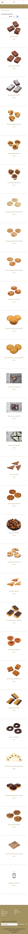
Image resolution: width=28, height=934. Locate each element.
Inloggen (16, 910)
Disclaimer (14, 932)
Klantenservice (17, 911)
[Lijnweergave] (14, 16)
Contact (3, 915)
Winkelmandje (4, 911)
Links (15, 913)
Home (2, 910)
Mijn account (4, 913)
